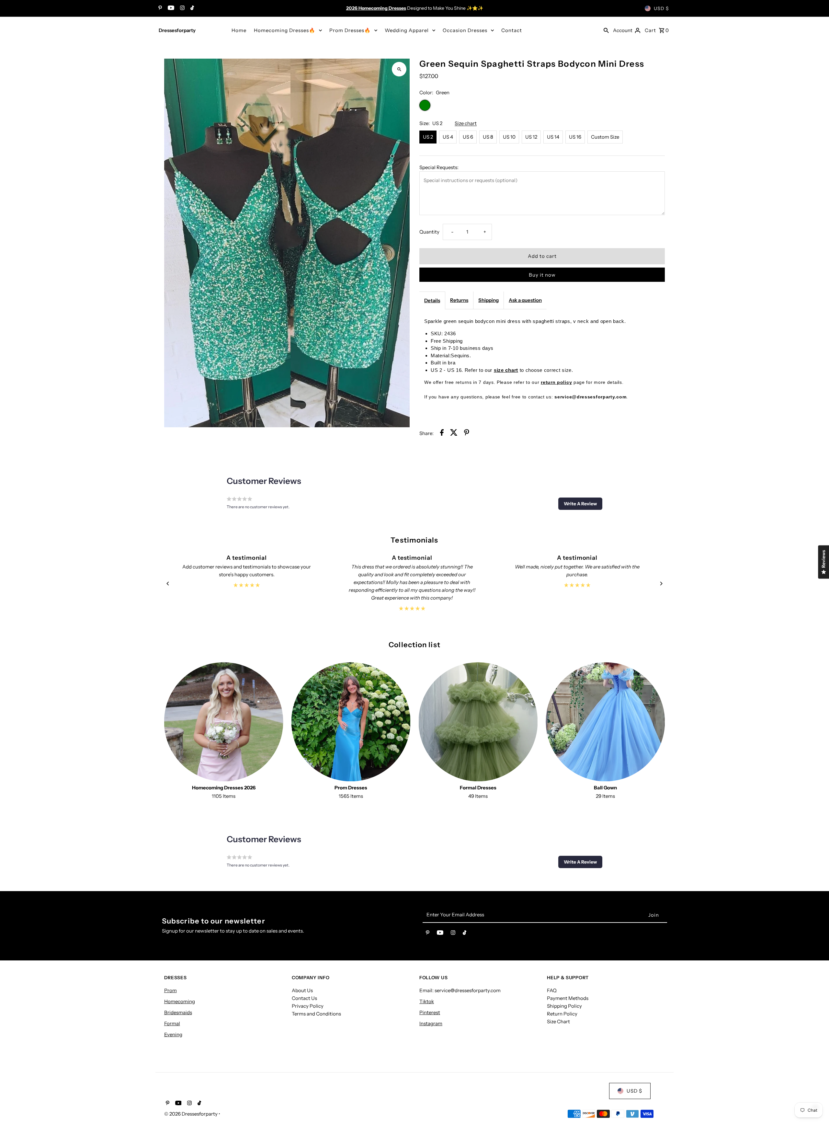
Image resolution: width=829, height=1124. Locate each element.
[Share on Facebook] (442, 433)
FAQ (552, 990)
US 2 (428, 137)
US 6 (468, 137)
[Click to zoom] (399, 69)
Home (239, 30)
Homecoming (179, 1001)
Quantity (429, 232)
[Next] (660, 583)
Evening (173, 1034)
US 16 (575, 137)
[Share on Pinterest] (466, 433)
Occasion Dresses (465, 30)
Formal (172, 1023)
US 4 (448, 137)
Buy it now (542, 275)
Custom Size (605, 137)
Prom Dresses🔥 (350, 30)
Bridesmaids (178, 1012)
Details (432, 300)
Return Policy (562, 1014)
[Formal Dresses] (478, 721)
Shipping (488, 300)
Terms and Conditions (316, 1014)
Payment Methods (567, 998)
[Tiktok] (191, 8)
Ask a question (525, 300)
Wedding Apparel (407, 30)
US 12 (531, 137)
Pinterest (429, 1012)
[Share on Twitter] (454, 433)
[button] (580, 504)
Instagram (430, 1023)
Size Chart (558, 1021)
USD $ (661, 8)
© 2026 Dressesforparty (191, 1114)
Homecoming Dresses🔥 (284, 30)
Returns (459, 300)
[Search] (606, 30)
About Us (302, 990)
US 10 (509, 137)
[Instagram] (181, 8)
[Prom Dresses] (351, 721)
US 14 (553, 137)
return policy (556, 382)
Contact (511, 30)
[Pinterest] (159, 8)
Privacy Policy (308, 1006)
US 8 (488, 137)
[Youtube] (170, 8)
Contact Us (304, 998)
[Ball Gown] (605, 721)
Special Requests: (439, 167)
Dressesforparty (177, 30)
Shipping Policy (564, 1006)
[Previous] (168, 583)
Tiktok (426, 1001)
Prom (170, 990)
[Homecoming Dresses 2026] (223, 721)
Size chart (466, 123)
